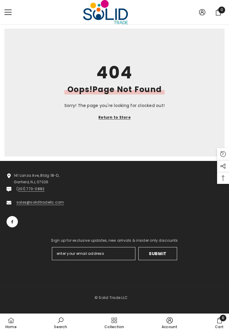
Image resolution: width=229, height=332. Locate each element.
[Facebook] (12, 221)
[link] (60, 323)
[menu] (8, 12)
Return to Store (114, 117)
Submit (158, 254)
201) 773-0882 (31, 188)
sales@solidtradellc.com (40, 202)
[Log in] (202, 12)
